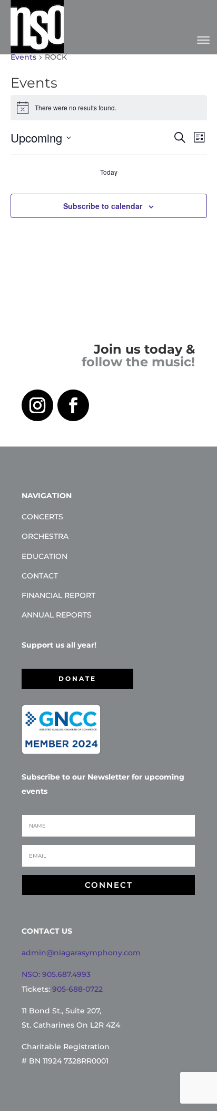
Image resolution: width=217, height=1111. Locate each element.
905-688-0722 (77, 989)
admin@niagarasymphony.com (81, 952)
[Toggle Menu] (203, 39)
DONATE (77, 678)
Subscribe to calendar (102, 206)
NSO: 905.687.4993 (56, 974)
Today (108, 172)
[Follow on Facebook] (73, 405)
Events (23, 57)
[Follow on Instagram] (37, 405)
